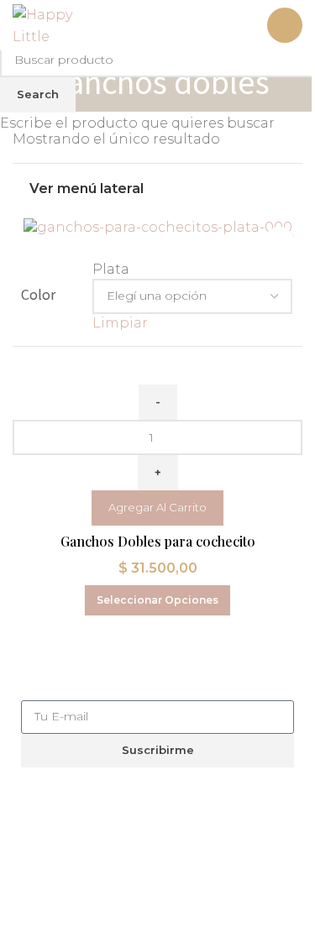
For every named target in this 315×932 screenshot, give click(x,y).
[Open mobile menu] (285, 25)
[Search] (243, 25)
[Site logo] (60, 24)
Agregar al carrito (157, 507)
